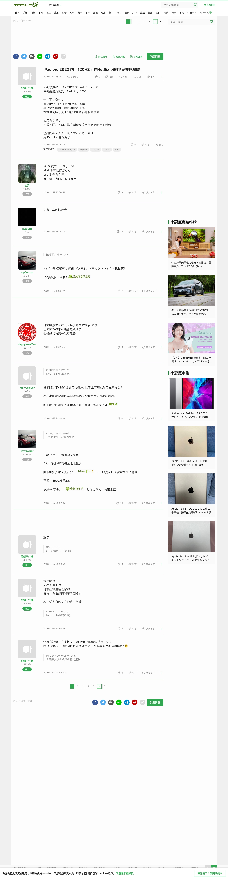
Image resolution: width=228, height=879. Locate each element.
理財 (158, 12)
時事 (174, 12)
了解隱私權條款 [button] (125, 873)
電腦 (48, 12)
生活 (142, 12)
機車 (80, 12)
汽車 (72, 12)
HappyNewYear (27, 344)
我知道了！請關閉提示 (210, 873)
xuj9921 (27, 228)
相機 (33, 12)
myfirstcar (27, 272)
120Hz (95, 149)
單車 (87, 12)
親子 (111, 12)
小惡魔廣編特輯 (184, 222)
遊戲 (95, 12)
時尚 (119, 12)
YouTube (204, 12)
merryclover (27, 387)
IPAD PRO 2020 (67, 149)
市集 (181, 12)
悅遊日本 (192, 12)
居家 (103, 12)
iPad (30, 20)
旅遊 (150, 12)
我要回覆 (155, 56)
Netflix (83, 149)
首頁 (17, 12)
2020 (107, 149)
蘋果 (56, 12)
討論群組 (54, 5)
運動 (127, 12)
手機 (25, 12)
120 (117, 149)
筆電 (40, 12)
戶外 (134, 12)
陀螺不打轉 (27, 87)
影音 (64, 12)
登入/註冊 (209, 4)
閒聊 (166, 12)
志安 (27, 185)
